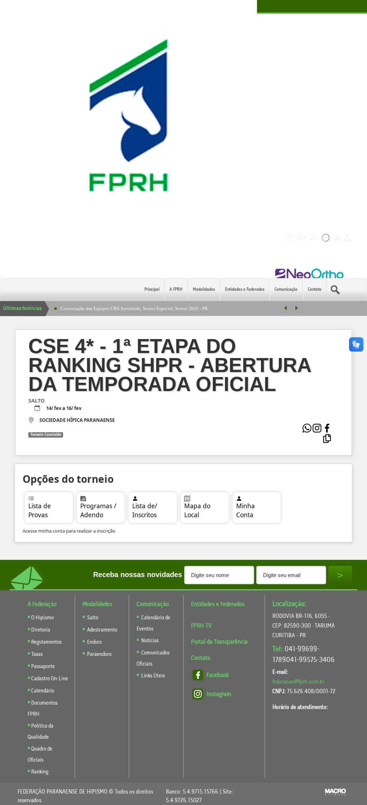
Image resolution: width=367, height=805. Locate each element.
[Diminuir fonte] (315, 243)
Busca (341, 289)
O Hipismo (42, 618)
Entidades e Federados (244, 289)
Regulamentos (46, 642)
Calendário (42, 691)
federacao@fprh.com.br (298, 682)
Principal (151, 289)
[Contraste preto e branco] (326, 243)
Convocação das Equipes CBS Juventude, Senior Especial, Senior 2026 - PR (134, 308)
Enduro (94, 642)
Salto (92, 618)
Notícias (149, 641)
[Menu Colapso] (0, 276)
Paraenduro (99, 654)
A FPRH (176, 289)
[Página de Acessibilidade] (287, 243)
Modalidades (204, 289)
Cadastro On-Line (49, 679)
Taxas (37, 654)
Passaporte (43, 667)
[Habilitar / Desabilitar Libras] (337, 243)
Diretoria (40, 630)
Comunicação (286, 289)
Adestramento (102, 630)
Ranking (39, 772)
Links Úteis (152, 676)
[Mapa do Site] (347, 243)
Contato (314, 289)
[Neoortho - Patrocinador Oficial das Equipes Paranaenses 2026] (310, 274)
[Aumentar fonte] (302, 243)
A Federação (42, 604)
